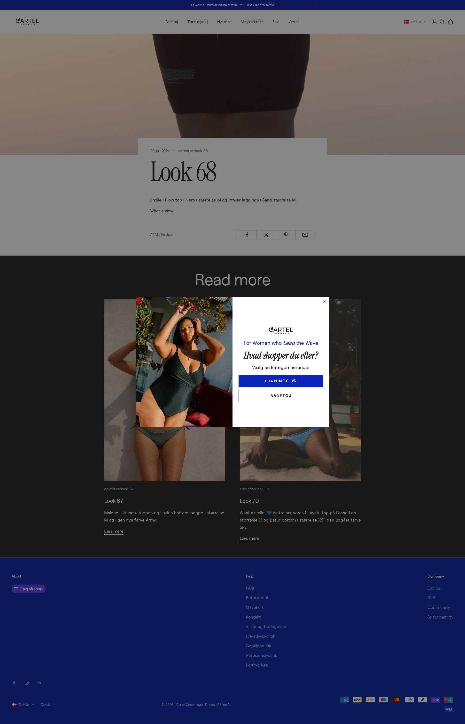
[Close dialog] (324, 302)
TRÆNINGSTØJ (281, 381)
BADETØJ (281, 396)
